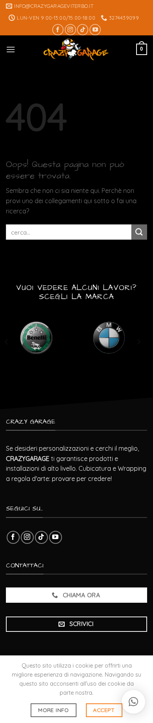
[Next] (138, 342)
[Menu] (10, 49)
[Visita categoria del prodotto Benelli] (36, 338)
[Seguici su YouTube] (95, 29)
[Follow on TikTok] (82, 29)
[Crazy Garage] (75, 49)
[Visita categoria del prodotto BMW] (109, 338)
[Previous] (7, 342)
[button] (133, 702)
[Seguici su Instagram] (70, 29)
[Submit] (139, 232)
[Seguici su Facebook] (58, 29)
